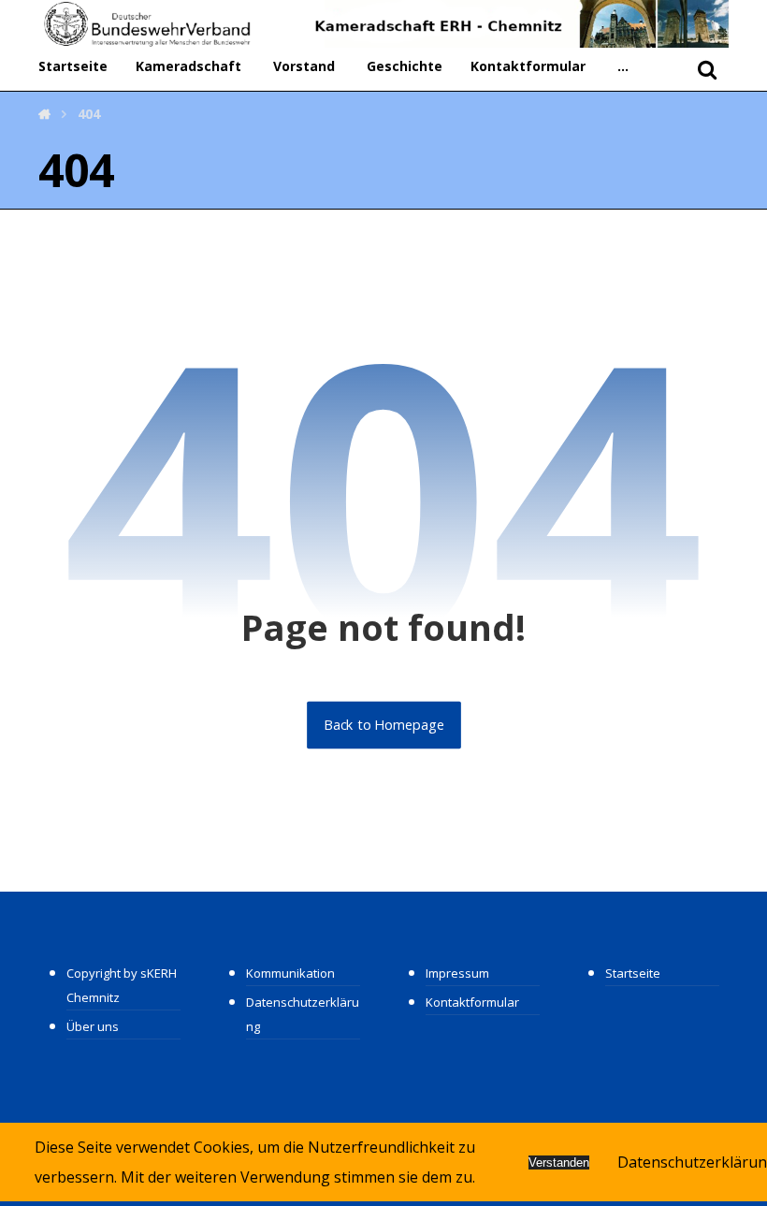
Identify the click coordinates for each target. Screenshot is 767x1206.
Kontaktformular (528, 66)
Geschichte (404, 66)
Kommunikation (290, 973)
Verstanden (558, 1162)
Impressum (457, 973)
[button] (623, 66)
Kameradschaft (188, 66)
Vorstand (304, 66)
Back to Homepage (384, 725)
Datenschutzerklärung (302, 1014)
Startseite (73, 66)
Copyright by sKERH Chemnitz (121, 985)
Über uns (92, 1026)
